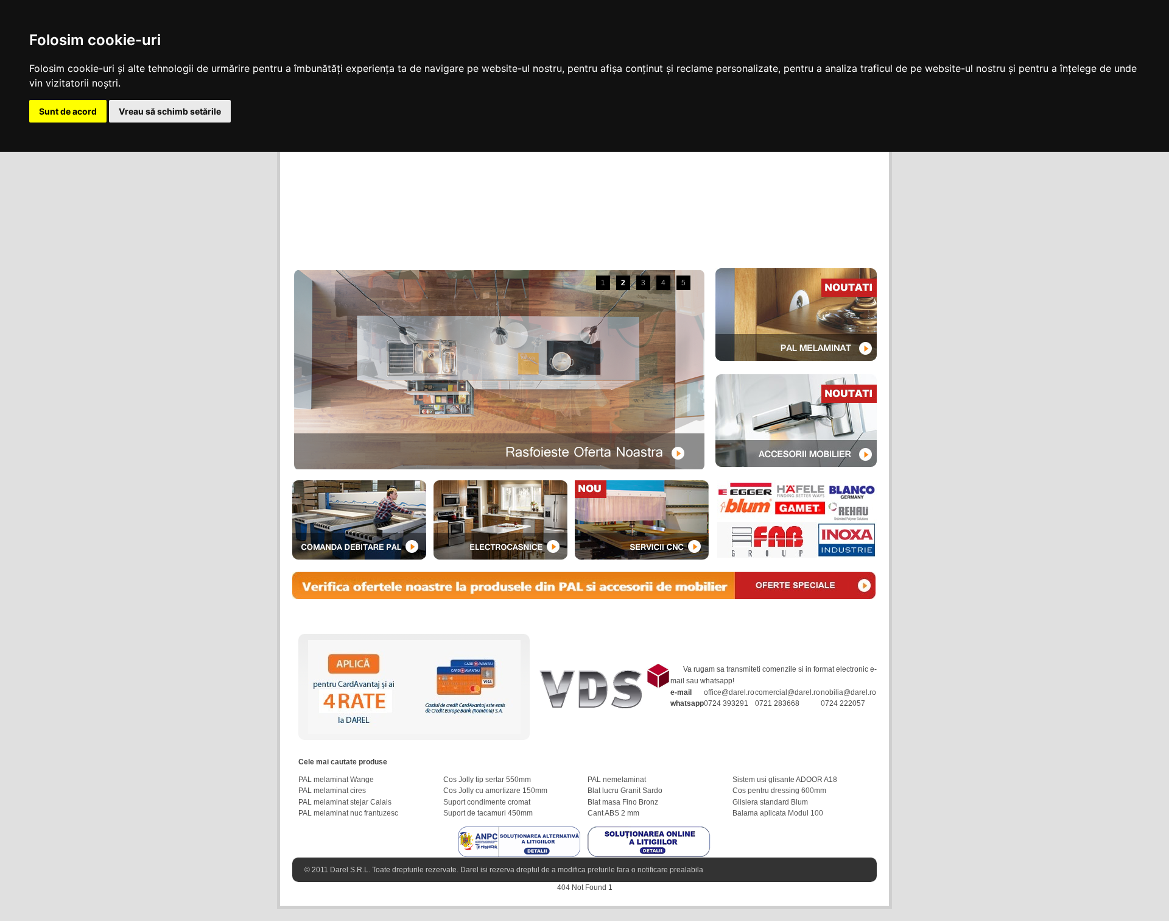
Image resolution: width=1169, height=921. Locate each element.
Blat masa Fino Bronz (623, 802)
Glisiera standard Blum (770, 802)
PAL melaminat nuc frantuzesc (348, 813)
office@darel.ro (729, 692)
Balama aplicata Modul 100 (777, 813)
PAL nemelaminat (617, 779)
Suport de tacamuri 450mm (488, 813)
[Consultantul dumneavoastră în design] (603, 669)
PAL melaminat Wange (336, 779)
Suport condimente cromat (486, 802)
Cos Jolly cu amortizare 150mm (495, 790)
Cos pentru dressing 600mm (779, 790)
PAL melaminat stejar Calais (344, 802)
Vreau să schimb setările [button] (170, 111)
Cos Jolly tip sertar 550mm (487, 779)
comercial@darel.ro (787, 692)
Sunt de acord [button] (68, 111)
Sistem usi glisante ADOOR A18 (784, 779)
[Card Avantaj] (414, 645)
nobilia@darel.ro (848, 692)
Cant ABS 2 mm (613, 813)
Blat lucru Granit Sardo (625, 790)
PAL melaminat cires (332, 790)
